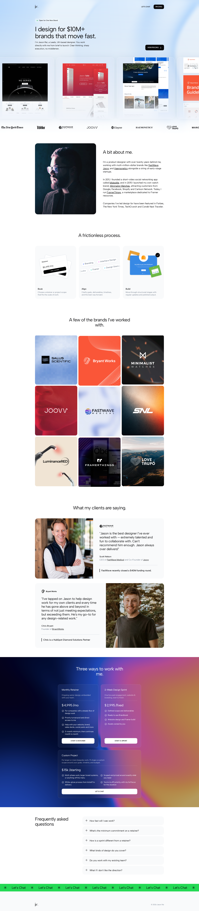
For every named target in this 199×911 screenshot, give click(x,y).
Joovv (106, 168)
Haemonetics (121, 168)
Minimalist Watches (120, 186)
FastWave (153, 165)
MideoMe (114, 182)
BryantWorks (58, 629)
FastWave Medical (115, 560)
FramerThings (114, 192)
